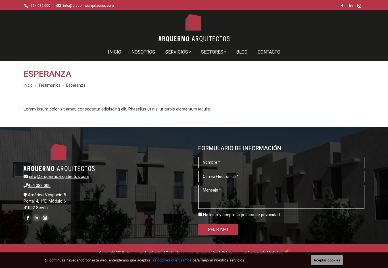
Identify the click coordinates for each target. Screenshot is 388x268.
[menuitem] (114, 52)
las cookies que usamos (171, 260)
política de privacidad (260, 214)
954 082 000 (40, 6)
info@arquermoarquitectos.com (59, 176)
